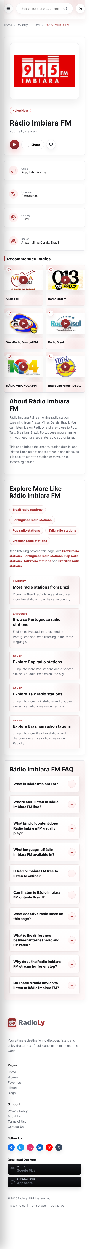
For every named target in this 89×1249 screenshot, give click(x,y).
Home (8, 25)
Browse (13, 1077)
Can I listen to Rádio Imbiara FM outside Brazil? (36, 894)
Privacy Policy (18, 1111)
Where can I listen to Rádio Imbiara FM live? (36, 804)
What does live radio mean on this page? (38, 916)
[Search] (65, 8)
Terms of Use (17, 1121)
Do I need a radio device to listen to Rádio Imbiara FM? (36, 985)
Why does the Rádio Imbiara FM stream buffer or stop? (37, 964)
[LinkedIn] (39, 1147)
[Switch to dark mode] (80, 8)
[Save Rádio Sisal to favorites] (51, 313)
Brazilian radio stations (30, 541)
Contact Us (16, 1126)
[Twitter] (20, 1147)
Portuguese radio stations (32, 520)
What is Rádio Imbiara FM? (35, 784)
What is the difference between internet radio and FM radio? (36, 940)
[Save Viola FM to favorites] (9, 270)
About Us (14, 1116)
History (13, 1087)
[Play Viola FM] (23, 280)
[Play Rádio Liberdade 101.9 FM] (65, 366)
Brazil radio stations (28, 509)
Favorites (14, 1082)
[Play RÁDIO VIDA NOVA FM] (23, 366)
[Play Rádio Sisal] (65, 323)
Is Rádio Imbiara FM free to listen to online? (35, 873)
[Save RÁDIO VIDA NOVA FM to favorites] (9, 357)
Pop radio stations (26, 530)
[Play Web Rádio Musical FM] (23, 323)
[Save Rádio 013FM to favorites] (51, 270)
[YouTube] (49, 1147)
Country (22, 25)
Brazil (36, 25)
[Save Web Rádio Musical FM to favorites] (9, 313)
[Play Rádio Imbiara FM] (14, 144)
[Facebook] (11, 1147)
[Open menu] (8, 8)
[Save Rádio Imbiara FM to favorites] (51, 144)
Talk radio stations (62, 530)
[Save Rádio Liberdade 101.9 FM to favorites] (51, 357)
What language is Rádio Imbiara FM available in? (33, 851)
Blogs (12, 1093)
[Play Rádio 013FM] (65, 280)
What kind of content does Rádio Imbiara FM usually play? (35, 828)
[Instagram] (30, 1147)
